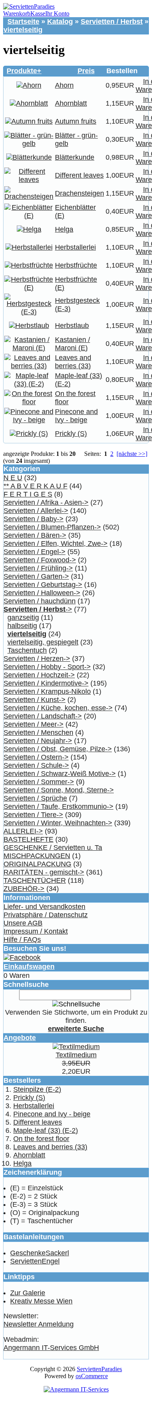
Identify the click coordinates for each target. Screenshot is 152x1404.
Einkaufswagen (29, 966)
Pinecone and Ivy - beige (76, 416)
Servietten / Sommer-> (39, 782)
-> (38, 609)
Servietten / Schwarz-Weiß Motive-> (60, 774)
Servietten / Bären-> (35, 535)
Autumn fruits (75, 121)
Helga (64, 229)
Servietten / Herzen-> (37, 658)
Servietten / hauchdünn (40, 601)
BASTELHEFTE (28, 839)
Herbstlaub (72, 325)
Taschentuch (27, 650)
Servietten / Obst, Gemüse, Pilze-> (58, 749)
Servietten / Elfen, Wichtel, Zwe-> (56, 543)
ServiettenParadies (99, 1369)
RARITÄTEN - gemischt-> (44, 872)
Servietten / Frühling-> (38, 568)
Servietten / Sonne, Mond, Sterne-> (59, 790)
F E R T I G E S (28, 494)
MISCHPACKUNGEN (37, 856)
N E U (13, 478)
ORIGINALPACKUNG (37, 864)
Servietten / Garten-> (36, 576)
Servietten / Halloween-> (42, 593)
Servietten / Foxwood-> (40, 560)
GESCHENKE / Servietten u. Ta (53, 847)
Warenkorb (16, 13)
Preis (86, 71)
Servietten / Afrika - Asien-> (46, 502)
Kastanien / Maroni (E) (72, 344)
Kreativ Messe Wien (41, 1301)
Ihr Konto (57, 13)
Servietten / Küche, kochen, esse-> (58, 708)
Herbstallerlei (75, 247)
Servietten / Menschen (38, 732)
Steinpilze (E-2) (37, 1089)
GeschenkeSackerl (39, 1253)
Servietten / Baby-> (34, 519)
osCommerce (92, 1376)
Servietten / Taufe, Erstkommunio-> (58, 806)
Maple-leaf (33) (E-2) (45, 1130)
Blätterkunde (74, 157)
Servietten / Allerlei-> (36, 511)
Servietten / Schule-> (36, 765)
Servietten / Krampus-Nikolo (47, 691)
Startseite (23, 21)
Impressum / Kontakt (36, 931)
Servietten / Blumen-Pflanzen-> (52, 527)
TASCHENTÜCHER (35, 880)
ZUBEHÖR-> (24, 889)
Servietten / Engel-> (34, 552)
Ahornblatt (71, 103)
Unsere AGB (23, 923)
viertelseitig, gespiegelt (42, 642)
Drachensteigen (79, 193)
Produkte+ (24, 71)
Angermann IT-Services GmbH (51, 1348)
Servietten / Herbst (112, 21)
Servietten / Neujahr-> (38, 741)
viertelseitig (23, 30)
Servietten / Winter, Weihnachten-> (58, 823)
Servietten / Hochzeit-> (39, 675)
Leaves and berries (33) (73, 362)
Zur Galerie (27, 1293)
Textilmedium (76, 1055)
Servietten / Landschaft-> (43, 716)
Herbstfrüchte (76, 265)
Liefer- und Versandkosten (44, 907)
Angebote (20, 1038)
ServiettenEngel (35, 1261)
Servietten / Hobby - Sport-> (47, 667)
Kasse (37, 13)
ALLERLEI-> (23, 831)
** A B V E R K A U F (35, 486)
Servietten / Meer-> (34, 724)
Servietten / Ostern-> (36, 757)
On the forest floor (41, 1139)
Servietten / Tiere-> (33, 815)
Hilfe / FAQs (22, 939)
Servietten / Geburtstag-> (43, 585)
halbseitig (22, 626)
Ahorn (64, 85)
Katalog (60, 21)
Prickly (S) (71, 433)
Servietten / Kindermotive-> (46, 683)
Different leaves (79, 175)
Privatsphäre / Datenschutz (46, 915)
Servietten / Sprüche (35, 798)
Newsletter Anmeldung (39, 1324)
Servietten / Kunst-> (34, 700)
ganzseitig (23, 617)
